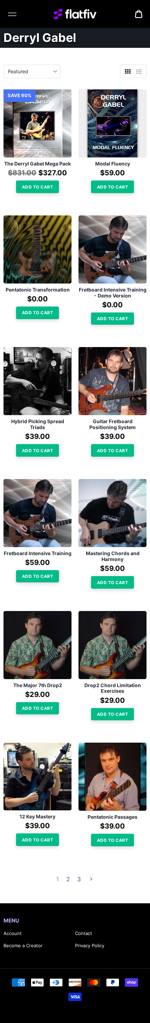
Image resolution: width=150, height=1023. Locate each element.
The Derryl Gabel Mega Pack (37, 164)
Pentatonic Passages (112, 817)
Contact (83, 933)
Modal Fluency (112, 164)
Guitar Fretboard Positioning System (112, 424)
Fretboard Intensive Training (38, 553)
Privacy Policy (89, 945)
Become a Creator (23, 945)
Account (12, 933)
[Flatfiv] (75, 14)
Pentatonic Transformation (38, 290)
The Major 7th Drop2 (37, 685)
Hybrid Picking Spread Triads (37, 424)
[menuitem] (139, 14)
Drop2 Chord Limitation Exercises (112, 688)
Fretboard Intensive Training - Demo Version (113, 293)
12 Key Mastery (37, 816)
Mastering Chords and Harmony (113, 556)
